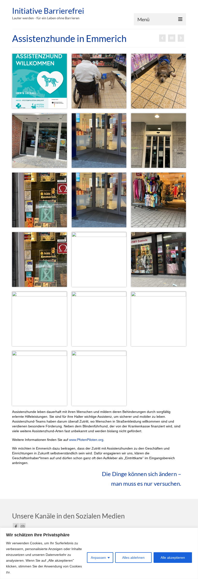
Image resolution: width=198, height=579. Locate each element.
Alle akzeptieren (173, 557)
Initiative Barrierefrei (48, 10)
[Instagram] (23, 527)
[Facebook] (16, 527)
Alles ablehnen (133, 557)
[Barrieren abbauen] (181, 38)
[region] (99, 553)
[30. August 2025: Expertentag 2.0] (162, 38)
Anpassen (98, 557)
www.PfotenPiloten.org (86, 440)
